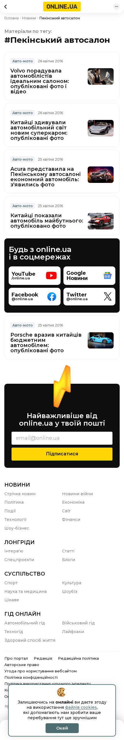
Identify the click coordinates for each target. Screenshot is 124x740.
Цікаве (11, 599)
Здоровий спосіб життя (29, 640)
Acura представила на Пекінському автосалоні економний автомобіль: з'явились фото (45, 177)
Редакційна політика (78, 658)
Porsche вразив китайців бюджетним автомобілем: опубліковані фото (46, 343)
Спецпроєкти (19, 559)
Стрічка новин (19, 493)
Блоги (68, 559)
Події (10, 510)
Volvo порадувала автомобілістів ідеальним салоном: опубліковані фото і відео (39, 81)
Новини (17, 485)
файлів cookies (81, 707)
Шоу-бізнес (16, 528)
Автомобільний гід (24, 623)
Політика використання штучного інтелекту (47, 683)
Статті (68, 551)
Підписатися (62, 454)
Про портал (16, 658)
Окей (62, 728)
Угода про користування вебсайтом (40, 671)
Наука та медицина (25, 591)
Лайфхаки (73, 631)
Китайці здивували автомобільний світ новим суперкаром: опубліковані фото (38, 130)
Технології (15, 519)
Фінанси (71, 519)
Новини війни (77, 493)
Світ (66, 510)
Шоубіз (69, 591)
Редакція (43, 658)
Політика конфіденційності (31, 677)
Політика (14, 502)
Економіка (73, 502)
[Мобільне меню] (116, 6)
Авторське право (21, 664)
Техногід (13, 631)
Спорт (11, 582)
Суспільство (24, 574)
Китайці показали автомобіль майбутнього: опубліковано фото (46, 220)
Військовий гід (78, 623)
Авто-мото (22, 61)
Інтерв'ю (13, 551)
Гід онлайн (22, 614)
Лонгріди (19, 542)
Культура (71, 582)
